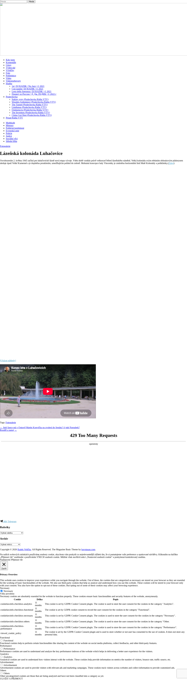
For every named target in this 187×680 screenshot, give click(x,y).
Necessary (8, 591)
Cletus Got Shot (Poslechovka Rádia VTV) (32, 115)
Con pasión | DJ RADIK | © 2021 (27, 89)
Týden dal (10, 67)
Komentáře (11, 62)
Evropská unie (12, 130)
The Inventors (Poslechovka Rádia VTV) (31, 112)
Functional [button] (5, 637)
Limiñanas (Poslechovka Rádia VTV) (29, 107)
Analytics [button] (4, 654)
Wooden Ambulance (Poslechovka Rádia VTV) (34, 102)
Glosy (8, 65)
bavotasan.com (88, 549)
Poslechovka (12, 96)
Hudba (9, 83)
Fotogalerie (5, 146)
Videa (8, 78)
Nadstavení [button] (5, 559)
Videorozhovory (13, 81)
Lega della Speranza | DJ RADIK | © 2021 (31, 91)
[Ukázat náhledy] (8, 360)
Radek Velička (24, 549)
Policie (9, 133)
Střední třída (11, 141)
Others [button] (3, 670)
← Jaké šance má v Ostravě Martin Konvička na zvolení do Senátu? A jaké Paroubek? (40, 427)
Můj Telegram (9, 521)
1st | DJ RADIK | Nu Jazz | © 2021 (28, 86)
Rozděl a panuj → (8, 430)
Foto (8, 73)
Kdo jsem (10, 60)
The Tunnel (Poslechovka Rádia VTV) (30, 104)
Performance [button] (6, 646)
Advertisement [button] (6, 662)
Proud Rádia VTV (14, 118)
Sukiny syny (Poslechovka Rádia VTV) (30, 99)
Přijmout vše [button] (17, 559)
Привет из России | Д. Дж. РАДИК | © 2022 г (34, 94)
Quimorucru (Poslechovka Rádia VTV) (30, 110)
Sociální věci (12, 138)
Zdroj (171, 163)
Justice (9, 136)
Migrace (9, 125)
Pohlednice (11, 75)
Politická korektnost (15, 128)
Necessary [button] (4, 588)
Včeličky (10, 70)
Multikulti (10, 123)
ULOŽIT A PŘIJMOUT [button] (11, 678)
